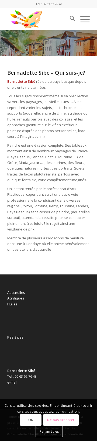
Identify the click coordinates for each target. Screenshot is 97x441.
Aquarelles (16, 292)
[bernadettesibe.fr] (40, 19)
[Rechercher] (69, 19)
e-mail (12, 382)
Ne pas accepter (61, 420)
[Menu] (82, 19)
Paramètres (49, 431)
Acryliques (15, 298)
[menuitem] (69, 19)
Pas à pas (15, 337)
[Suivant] (92, 43)
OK (30, 420)
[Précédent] (4, 43)
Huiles (12, 304)
